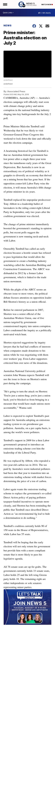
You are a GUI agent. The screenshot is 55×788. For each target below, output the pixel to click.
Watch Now (46, 4)
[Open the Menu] (5, 4)
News (8, 25)
